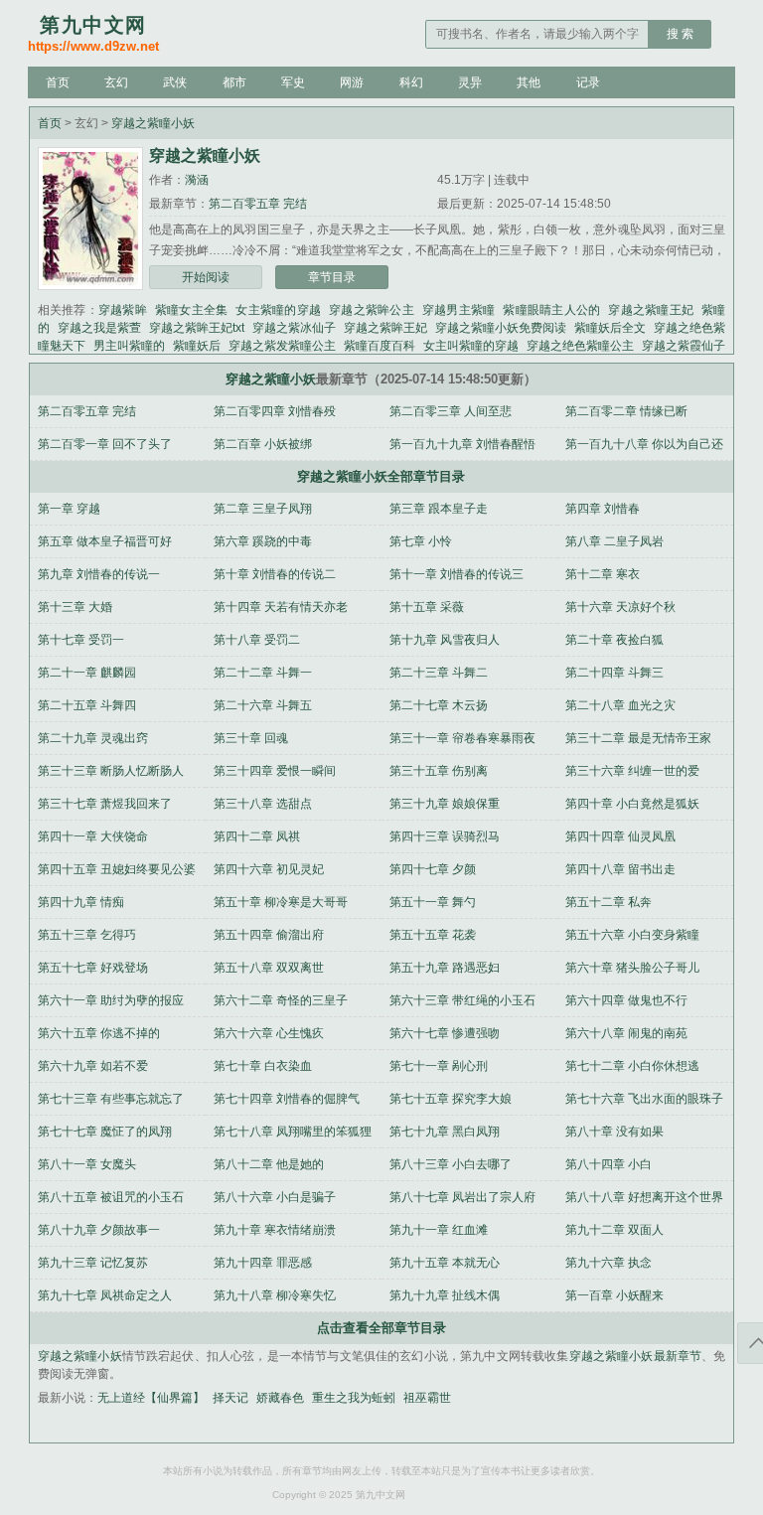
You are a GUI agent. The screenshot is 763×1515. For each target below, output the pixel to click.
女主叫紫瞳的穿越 (471, 346)
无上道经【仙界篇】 (151, 1398)
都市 (234, 82)
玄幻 (116, 82)
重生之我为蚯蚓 (353, 1398)
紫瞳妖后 (197, 346)
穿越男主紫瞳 (459, 310)
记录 (588, 82)
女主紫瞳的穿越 (278, 310)
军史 (293, 82)
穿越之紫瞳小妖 (153, 123)
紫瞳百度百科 (379, 346)
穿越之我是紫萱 (99, 328)
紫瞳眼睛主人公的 (551, 310)
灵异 (470, 82)
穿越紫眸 (122, 310)
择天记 (230, 1398)
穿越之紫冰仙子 (294, 328)
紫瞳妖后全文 (610, 328)
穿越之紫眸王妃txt (196, 328)
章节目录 (332, 277)
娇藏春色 (280, 1398)
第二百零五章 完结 (258, 204)
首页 (58, 82)
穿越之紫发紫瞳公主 (282, 346)
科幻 (411, 82)
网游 (352, 82)
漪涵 (197, 180)
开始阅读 (205, 277)
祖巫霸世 (427, 1398)
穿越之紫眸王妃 (385, 328)
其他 (528, 82)
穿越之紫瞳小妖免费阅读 (500, 328)
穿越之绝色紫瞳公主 (580, 346)
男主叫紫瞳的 (129, 346)
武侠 (175, 82)
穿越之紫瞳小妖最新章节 (635, 1356)
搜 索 (680, 34)
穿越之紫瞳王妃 (650, 310)
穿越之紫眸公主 (371, 310)
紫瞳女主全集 (192, 310)
